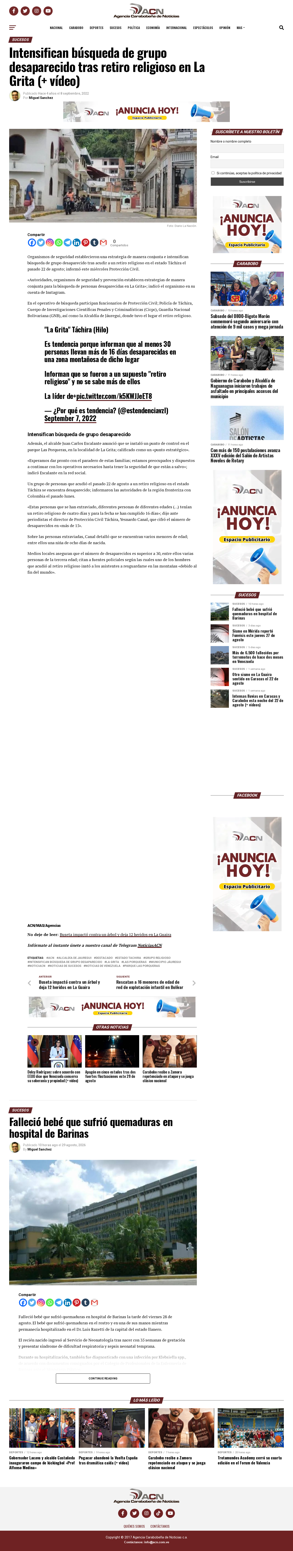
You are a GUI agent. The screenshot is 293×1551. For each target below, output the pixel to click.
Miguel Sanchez (41, 98)
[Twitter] (41, 243)
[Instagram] (50, 243)
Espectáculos (203, 27)
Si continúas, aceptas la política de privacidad (249, 173)
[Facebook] (32, 243)
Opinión (224, 27)
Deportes (96, 27)
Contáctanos (160, 1526)
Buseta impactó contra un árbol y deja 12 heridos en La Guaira (115, 934)
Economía (153, 27)
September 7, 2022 (70, 418)
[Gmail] (103, 243)
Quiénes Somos (134, 1526)
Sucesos (115, 27)
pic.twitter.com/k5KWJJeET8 (114, 396)
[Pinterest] (85, 243)
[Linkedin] (77, 243)
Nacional (56, 27)
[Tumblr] (94, 243)
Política (134, 27)
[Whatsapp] (59, 243)
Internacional (176, 27)
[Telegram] (68, 243)
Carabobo (76, 27)
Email (215, 157)
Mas (239, 27)
